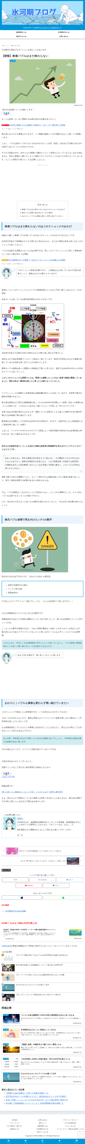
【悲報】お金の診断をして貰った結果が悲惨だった (27, 1093)
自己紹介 (15, 1120)
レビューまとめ (70, 1126)
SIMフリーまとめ (42, 1132)
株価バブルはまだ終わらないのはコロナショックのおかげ (43, 209)
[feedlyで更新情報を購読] (21, 835)
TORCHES (6, 946)
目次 (39, 205)
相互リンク (42, 1123)
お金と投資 (7, 870)
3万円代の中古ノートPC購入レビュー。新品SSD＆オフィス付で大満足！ (36, 1096)
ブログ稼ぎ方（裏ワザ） (15, 1126)
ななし (20, 818)
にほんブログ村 (8, 777)
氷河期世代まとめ (42, 1129)
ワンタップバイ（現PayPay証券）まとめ (70, 1129)
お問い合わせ (42, 1120)
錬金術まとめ (14, 1129)
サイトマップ (14, 1123)
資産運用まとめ (42, 1126)
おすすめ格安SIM (70, 1123)
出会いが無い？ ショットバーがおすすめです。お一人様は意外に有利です (37, 1100)
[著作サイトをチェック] (18, 835)
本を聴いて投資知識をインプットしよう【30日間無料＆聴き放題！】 (35, 1103)
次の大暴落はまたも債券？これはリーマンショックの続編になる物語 (37, 260)
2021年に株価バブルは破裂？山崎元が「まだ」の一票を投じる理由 (37, 125)
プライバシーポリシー (70, 1120)
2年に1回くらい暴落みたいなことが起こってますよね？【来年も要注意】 (32, 792)
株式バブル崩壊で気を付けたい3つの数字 (37, 213)
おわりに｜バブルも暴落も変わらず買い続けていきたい (42, 216)
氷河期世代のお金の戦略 (15, 911)
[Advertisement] (42, 181)
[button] (56, 885)
